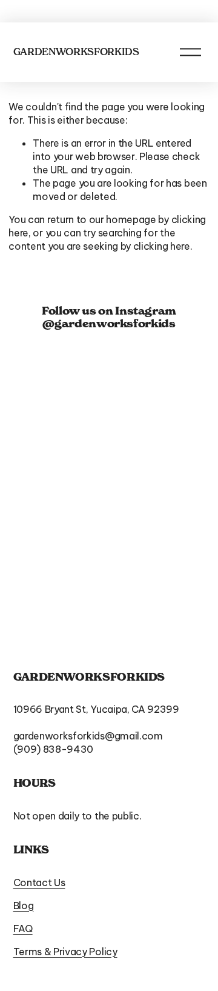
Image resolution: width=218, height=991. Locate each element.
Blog (23, 905)
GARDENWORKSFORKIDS (76, 51)
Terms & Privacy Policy (65, 952)
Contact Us (39, 882)
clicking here (161, 246)
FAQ (23, 929)
